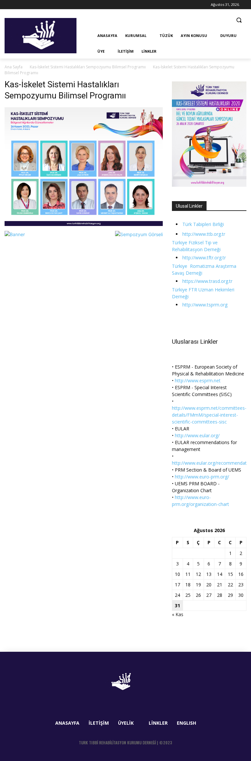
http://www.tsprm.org (204, 305)
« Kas (177, 614)
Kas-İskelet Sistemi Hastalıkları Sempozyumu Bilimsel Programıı (88, 67)
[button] (238, 20)
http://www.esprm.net (198, 380)
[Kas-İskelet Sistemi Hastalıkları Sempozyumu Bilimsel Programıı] (84, 224)
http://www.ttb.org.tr (203, 234)
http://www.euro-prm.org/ (202, 477)
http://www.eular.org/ (197, 435)
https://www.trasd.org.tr (207, 281)
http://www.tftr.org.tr (204, 257)
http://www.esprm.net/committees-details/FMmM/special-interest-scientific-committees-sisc (209, 415)
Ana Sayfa (14, 67)
